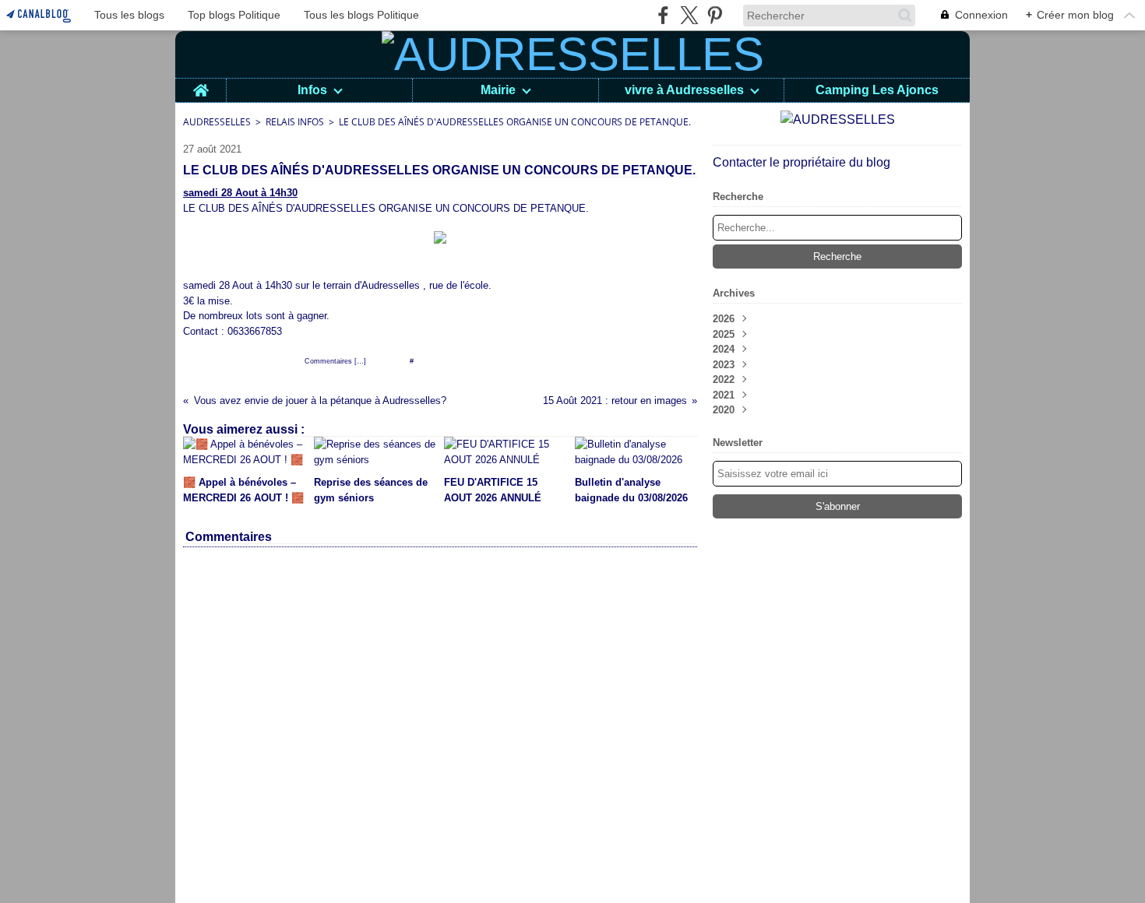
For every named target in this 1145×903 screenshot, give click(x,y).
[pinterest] (714, 15)
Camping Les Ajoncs (877, 90)
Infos (312, 90)
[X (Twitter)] (689, 15)
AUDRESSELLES (217, 121)
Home (201, 85)
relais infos (295, 121)
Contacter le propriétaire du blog (801, 162)
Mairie (498, 90)
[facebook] (663, 15)
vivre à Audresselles (684, 90)
